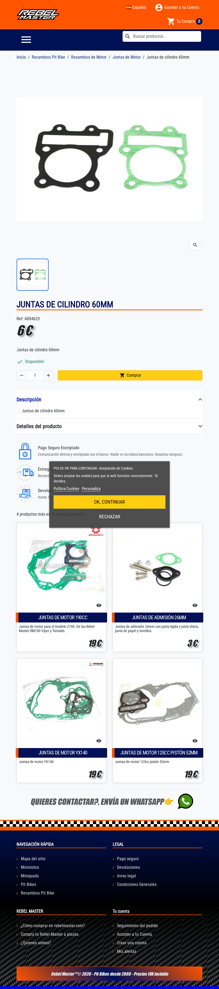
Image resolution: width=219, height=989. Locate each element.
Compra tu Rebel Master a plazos (49, 934)
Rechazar (109, 516)
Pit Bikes (28, 884)
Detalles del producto (39, 426)
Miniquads (29, 875)
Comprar (130, 375)
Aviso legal (126, 875)
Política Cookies (66, 488)
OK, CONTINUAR (109, 502)
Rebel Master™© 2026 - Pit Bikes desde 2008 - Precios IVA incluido (109, 973)
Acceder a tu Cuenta (134, 934)
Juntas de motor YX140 (62, 753)
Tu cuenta (121, 911)
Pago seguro (127, 858)
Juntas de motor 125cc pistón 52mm (159, 753)
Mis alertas (126, 951)
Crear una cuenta (131, 942)
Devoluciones (128, 867)
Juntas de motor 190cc (62, 617)
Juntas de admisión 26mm (159, 617)
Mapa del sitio (32, 858)
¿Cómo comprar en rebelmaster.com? (52, 925)
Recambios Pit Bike (37, 893)
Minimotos (29, 867)
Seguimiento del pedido (137, 925)
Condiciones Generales (136, 884)
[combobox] (161, 36)
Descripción (29, 399)
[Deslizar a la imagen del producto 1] (33, 275)
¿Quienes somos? (35, 942)
